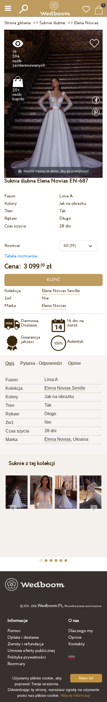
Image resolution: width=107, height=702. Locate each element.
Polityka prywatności (26, 657)
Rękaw (10, 218)
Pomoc (14, 631)
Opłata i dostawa (23, 637)
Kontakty (76, 644)
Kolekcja (12, 290)
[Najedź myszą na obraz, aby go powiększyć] (53, 103)
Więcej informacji (75, 695)
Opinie (74, 637)
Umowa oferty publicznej (31, 650)
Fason (9, 196)
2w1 (8, 298)
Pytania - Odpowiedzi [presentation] (41, 363)
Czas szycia (15, 226)
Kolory (10, 203)
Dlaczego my (80, 631)
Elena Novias (54, 306)
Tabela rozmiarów (20, 256)
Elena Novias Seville (61, 291)
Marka (10, 305)
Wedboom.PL (50, 606)
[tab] (11, 363)
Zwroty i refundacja (25, 644)
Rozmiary (16, 664)
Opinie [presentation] (74, 363)
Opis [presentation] (9, 363)
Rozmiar (12, 245)
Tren (8, 211)
